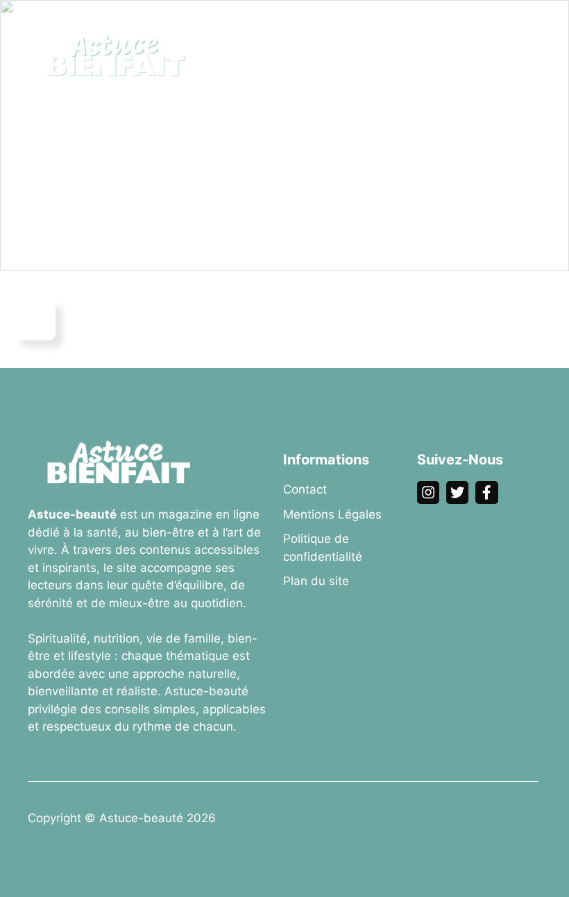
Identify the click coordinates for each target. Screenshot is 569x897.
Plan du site (316, 581)
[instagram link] (428, 492)
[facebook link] (486, 492)
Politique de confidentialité (322, 548)
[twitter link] (457, 492)
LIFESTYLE (242, 75)
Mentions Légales (332, 514)
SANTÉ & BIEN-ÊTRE (267, 34)
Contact (305, 489)
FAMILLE (451, 34)
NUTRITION (374, 34)
